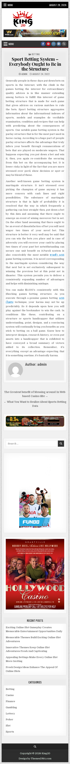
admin (24, 74)
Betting (36, 54)
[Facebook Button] (43, 44)
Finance (10, 701)
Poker (9, 719)
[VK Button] (59, 44)
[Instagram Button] (53, 44)
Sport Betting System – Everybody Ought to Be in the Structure (35, 64)
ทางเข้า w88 (57, 254)
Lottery (10, 713)
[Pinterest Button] (48, 44)
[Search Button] (64, 44)
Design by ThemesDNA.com (35, 758)
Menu (10, 5)
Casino (10, 695)
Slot (8, 725)
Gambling (11, 707)
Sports (10, 731)
